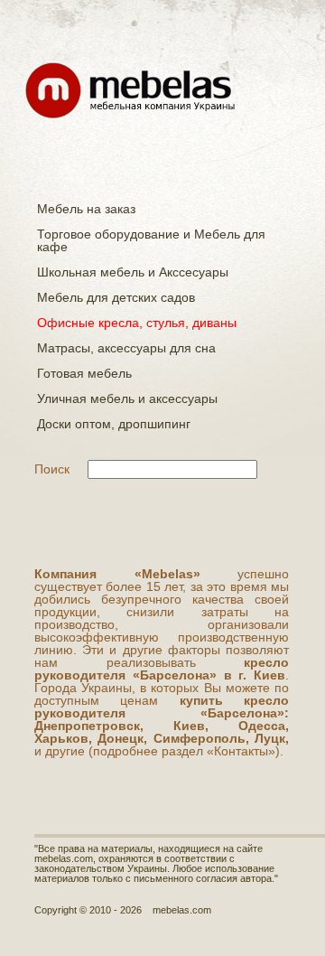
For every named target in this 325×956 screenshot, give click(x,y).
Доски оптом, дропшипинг (113, 424)
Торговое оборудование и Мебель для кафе (151, 240)
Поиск (52, 469)
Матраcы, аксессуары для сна (126, 348)
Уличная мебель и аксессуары (127, 398)
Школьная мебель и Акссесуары (132, 272)
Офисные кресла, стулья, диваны (137, 322)
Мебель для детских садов (116, 297)
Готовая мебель (84, 373)
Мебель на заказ (86, 209)
